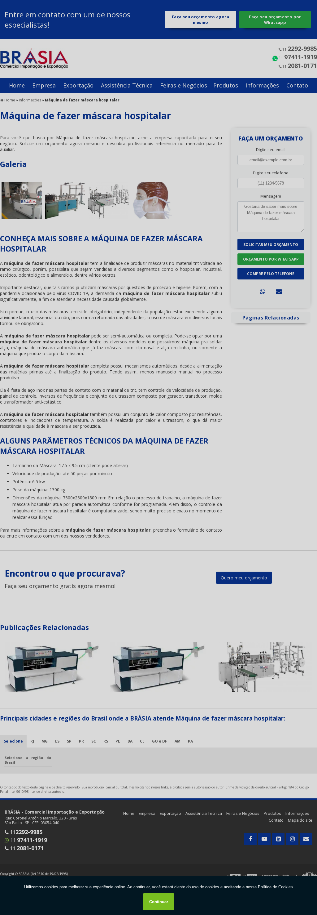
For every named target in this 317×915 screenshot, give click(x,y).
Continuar (158, 901)
